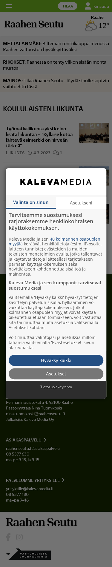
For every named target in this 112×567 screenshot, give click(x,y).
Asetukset (56, 374)
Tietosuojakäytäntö (56, 387)
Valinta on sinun (31, 202)
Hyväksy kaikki (56, 360)
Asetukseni (81, 203)
